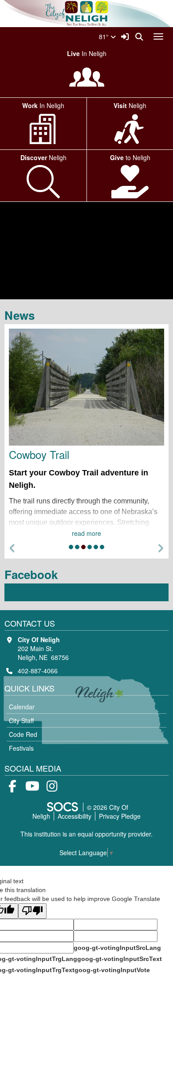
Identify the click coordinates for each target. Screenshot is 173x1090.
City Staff (21, 720)
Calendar (22, 706)
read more (86, 533)
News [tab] (22, 315)
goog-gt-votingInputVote (112, 969)
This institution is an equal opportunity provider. (86, 833)
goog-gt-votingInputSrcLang (117, 947)
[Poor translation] (32, 911)
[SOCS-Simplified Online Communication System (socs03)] (62, 807)
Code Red (23, 734)
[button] (13, 548)
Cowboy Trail (39, 454)
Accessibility (74, 816)
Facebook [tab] (33, 574)
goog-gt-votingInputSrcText (119, 958)
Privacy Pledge (120, 816)
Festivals (21, 748)
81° (104, 36)
